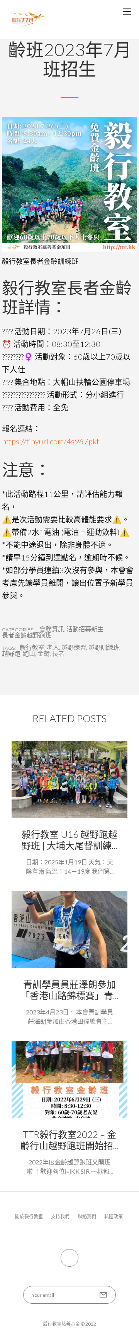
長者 (58, 653)
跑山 (29, 653)
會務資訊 (51, 629)
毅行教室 (32, 647)
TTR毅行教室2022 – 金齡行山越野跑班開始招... (69, 1140)
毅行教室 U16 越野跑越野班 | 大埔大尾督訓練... (69, 840)
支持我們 (60, 1216)
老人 (53, 647)
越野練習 (73, 647)
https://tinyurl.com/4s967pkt (50, 441)
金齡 (43, 653)
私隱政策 (113, 1216)
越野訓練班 (103, 647)
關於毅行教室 (29, 1216)
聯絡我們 (87, 1216)
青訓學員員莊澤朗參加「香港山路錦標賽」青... (69, 990)
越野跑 (11, 653)
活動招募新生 (84, 629)
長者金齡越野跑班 (26, 635)
